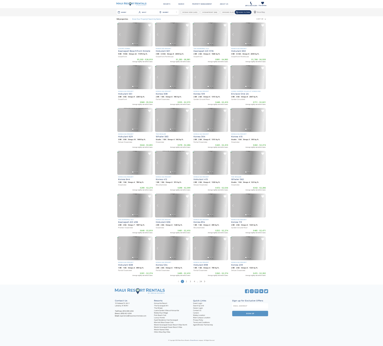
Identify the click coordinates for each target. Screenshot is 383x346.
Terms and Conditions (201, 322)
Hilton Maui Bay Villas (162, 332)
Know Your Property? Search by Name (146, 19)
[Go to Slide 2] (135, 43)
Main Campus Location (201, 318)
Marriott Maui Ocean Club (163, 322)
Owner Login (198, 308)
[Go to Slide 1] (132, 43)
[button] (147, 12)
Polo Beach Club (160, 315)
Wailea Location (199, 315)
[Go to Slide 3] (137, 43)
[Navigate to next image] (150, 34)
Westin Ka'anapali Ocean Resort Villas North (170, 325)
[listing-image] (135, 34)
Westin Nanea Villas (161, 329)
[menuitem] (166, 4)
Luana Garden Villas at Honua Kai (166, 310)
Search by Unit (198, 306)
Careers (196, 313)
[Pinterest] (257, 291)
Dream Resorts (194, 340)
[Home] (131, 4)
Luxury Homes (159, 318)
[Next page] (204, 281)
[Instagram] (252, 291)
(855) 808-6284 (127, 311)
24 (201, 281)
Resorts (158, 300)
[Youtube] (261, 291)
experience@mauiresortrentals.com (133, 316)
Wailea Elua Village (161, 313)
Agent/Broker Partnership (203, 325)
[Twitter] (266, 291)
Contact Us (197, 310)
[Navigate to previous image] (119, 34)
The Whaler (158, 308)
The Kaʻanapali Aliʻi (161, 306)
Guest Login (197, 303)
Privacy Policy (198, 320)
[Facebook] (247, 291)
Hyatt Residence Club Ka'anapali (166, 320)
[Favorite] (149, 25)
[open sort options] (265, 19)
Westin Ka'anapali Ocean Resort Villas (168, 327)
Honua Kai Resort (160, 303)
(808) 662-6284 (125, 313)
